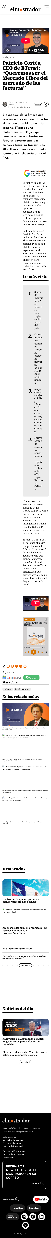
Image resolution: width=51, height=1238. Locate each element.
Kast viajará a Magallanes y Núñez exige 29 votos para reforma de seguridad (23, 1041)
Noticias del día (17, 1008)
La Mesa (8, 689)
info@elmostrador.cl (24, 1131)
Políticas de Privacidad (12, 1146)
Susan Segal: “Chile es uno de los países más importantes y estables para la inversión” (23, 822)
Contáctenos (8, 1157)
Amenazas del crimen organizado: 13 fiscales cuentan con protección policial (24, 930)
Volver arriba (8, 1199)
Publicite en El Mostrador (13, 1150)
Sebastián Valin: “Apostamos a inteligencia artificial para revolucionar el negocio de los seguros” (25, 791)
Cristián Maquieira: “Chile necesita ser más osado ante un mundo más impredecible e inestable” (22, 760)
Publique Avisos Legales (13, 1154)
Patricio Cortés (22, 689)
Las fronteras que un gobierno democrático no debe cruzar (20, 900)
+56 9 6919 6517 (9, 1131)
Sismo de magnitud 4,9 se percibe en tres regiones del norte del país (38, 310)
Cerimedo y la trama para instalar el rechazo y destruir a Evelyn (24, 957)
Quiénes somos (9, 1136)
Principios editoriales (11, 1142)
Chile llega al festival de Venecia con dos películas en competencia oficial (24, 1054)
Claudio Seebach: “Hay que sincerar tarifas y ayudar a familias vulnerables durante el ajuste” (23, 728)
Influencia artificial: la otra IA (17, 948)
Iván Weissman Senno (17, 103)
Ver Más (37, 104)
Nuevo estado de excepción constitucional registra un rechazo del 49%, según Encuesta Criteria (38, 463)
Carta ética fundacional (12, 1139)
